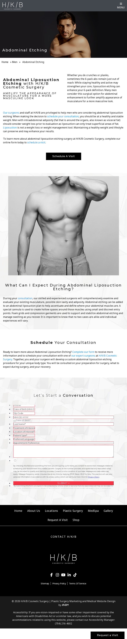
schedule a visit (36, 142)
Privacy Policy (59, 583)
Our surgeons (11, 112)
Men (14, 62)
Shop (76, 520)
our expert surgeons (83, 355)
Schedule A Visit (63, 156)
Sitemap (45, 583)
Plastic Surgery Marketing (66, 601)
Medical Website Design (101, 601)
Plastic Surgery (73, 511)
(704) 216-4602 (63, 623)
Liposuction (10, 127)
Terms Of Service (77, 583)
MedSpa (93, 511)
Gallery (108, 511)
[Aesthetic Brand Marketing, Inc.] (65, 605)
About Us (33, 511)
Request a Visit (107, 635)
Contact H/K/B (64, 536)
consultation (25, 298)
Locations (51, 511)
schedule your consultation (63, 116)
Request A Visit (58, 520)
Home (5, 62)
